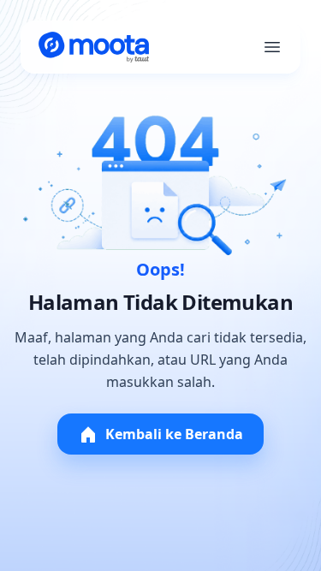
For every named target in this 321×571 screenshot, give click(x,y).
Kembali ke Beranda (174, 434)
